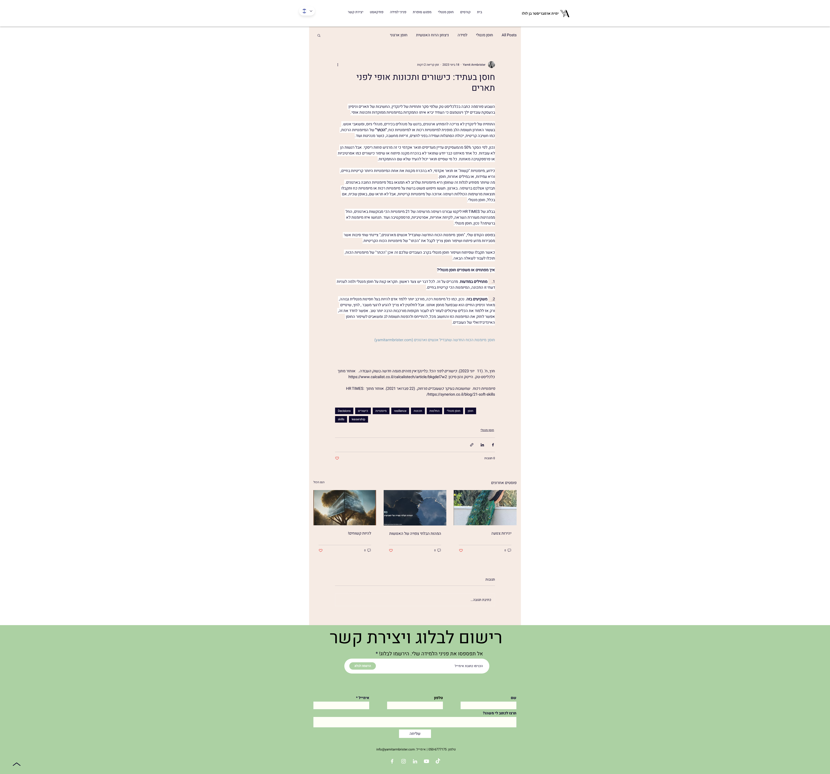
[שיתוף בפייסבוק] (493, 445)
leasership (358, 419)
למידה (462, 35)
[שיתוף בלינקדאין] (482, 445)
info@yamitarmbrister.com (395, 749)
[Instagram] (404, 761)
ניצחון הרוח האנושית (432, 35)
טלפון (438, 698)
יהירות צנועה (501, 533)
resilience (400, 411)
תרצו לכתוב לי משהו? (499, 713)
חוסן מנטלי (484, 35)
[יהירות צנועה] (485, 507)
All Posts (509, 35)
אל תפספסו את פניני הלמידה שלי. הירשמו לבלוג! (431, 653)
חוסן (470, 411)
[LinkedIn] (415, 761)
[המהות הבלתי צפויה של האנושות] (415, 508)
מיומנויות (381, 411)
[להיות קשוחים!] (344, 507)
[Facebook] (392, 761)
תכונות (418, 411)
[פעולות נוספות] (337, 64)
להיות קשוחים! (359, 533)
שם (513, 698)
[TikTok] (438, 761)
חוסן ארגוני (398, 35)
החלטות (434, 411)
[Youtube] (426, 761)
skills (341, 419)
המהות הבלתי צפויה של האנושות (415, 534)
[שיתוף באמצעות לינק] (472, 445)
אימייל (364, 698)
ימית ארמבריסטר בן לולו (540, 13)
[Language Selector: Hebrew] (307, 11)
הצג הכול (318, 482)
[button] (319, 35)
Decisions (344, 411)
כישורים (363, 411)
